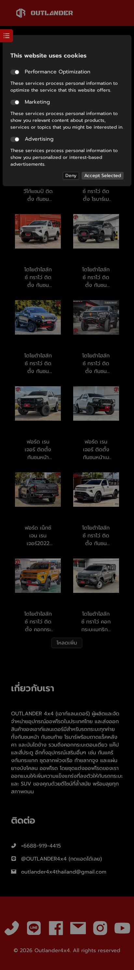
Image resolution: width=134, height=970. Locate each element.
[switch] (15, 72)
